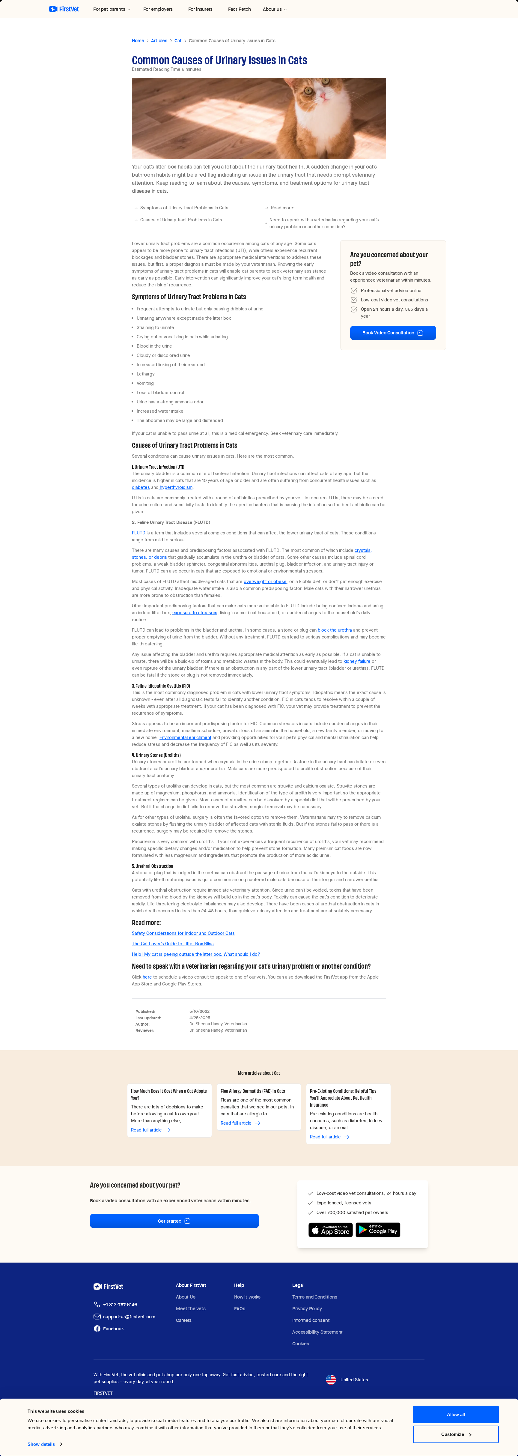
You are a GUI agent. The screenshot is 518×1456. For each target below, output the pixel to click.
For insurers (200, 9)
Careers (184, 1320)
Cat (178, 40)
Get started (169, 1221)
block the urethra (335, 630)
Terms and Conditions (314, 1297)
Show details (41, 1444)
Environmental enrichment (185, 737)
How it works (247, 1297)
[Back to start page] (64, 9)
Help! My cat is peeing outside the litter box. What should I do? (196, 954)
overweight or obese (265, 581)
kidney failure (357, 661)
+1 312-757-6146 (120, 1305)
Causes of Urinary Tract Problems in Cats (181, 220)
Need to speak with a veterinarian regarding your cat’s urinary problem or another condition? (324, 223)
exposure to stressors (194, 613)
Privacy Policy (307, 1308)
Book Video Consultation (388, 333)
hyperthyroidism (175, 487)
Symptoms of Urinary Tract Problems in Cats (184, 208)
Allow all (456, 1414)
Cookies (300, 1344)
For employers (158, 9)
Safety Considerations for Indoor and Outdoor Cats (183, 933)
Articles (159, 40)
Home (138, 40)
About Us (185, 1297)
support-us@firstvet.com (129, 1317)
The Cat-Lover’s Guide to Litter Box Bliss (173, 944)
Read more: (283, 208)
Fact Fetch (239, 9)
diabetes (141, 487)
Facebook (113, 1329)
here (147, 977)
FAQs (239, 1308)
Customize (452, 1434)
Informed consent (310, 1320)
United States (354, 1380)
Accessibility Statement (317, 1332)
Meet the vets (191, 1308)
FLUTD (138, 533)
